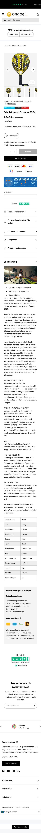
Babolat (6, 102)
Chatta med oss (11, 763)
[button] (37, 14)
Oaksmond (25, 807)
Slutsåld (28, 152)
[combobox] (20, 20)
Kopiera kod (27, 34)
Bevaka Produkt (20, 158)
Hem (5, 46)
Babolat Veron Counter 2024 (18, 46)
